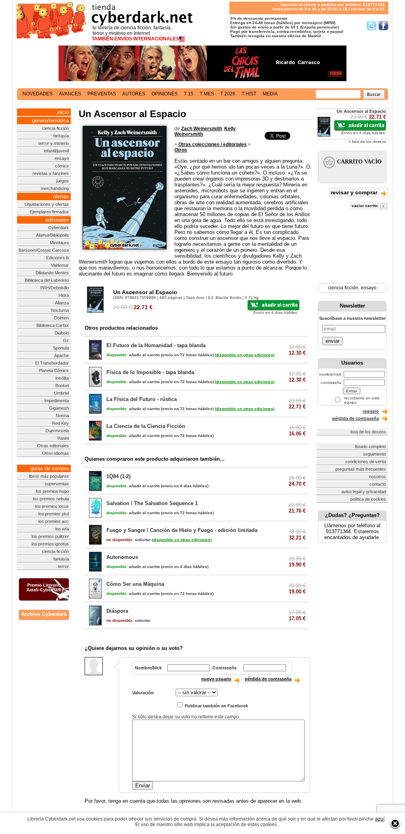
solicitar (128, 540)
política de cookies (368, 499)
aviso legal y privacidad (363, 491)
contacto (377, 484)
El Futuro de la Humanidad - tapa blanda (156, 345)
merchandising (55, 188)
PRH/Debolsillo (54, 287)
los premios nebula (51, 498)
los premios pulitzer (50, 536)
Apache (61, 355)
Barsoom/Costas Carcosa (44, 250)
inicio (63, 112)
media (270, 94)
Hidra (64, 295)
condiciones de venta (365, 461)
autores (133, 94)
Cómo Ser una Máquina (135, 584)
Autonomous (122, 557)
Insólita (62, 378)
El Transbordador (52, 363)
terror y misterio (53, 143)
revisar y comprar (355, 192)
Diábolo (62, 333)
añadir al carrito (133, 355)
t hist (249, 94)
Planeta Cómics (54, 370)
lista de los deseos (368, 431)
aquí (379, 819)
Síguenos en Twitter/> (372, 25)
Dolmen (61, 317)
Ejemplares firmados (49, 211)
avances (70, 94)
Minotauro (59, 242)
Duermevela (57, 430)
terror (63, 566)
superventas (57, 483)
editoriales (57, 220)
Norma (62, 415)
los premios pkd (53, 513)
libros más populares (49, 476)
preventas (101, 94)
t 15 (188, 94)
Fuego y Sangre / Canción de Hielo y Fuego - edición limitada (181, 530)
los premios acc (53, 521)
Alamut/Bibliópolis (52, 235)
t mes (207, 94)
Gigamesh (59, 408)
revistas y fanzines (50, 173)
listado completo (370, 446)
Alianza (62, 302)
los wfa (62, 528)
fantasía (61, 135)
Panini (63, 438)
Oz (66, 340)
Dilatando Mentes (52, 272)
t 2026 (227, 94)
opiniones (164, 94)
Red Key (60, 423)
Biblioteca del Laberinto (47, 280)
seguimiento (374, 454)
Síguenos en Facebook (383, 25)
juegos (62, 181)
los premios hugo (52, 491)
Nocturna (60, 310)
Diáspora (117, 611)
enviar (332, 341)
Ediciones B (57, 257)
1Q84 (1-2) (118, 476)
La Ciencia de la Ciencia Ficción (145, 426)
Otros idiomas (55, 453)
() (244, 355)
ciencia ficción (55, 128)
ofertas (61, 196)
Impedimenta (56, 400)
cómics (62, 165)
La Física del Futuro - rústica (141, 399)
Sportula (61, 348)
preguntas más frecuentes (360, 469)
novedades (38, 94)
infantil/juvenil (56, 150)
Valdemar (60, 265)
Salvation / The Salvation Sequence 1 (152, 503)
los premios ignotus (50, 543)
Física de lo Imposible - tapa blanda (150, 372)
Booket (62, 385)
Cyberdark (58, 227)
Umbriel (61, 393)
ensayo (62, 158)
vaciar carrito (365, 205)
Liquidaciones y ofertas (47, 204)
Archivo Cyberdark (44, 614)
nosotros (377, 476)
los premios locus (52, 506)
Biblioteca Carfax (52, 325)
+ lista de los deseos (367, 141)
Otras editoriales (53, 445)
